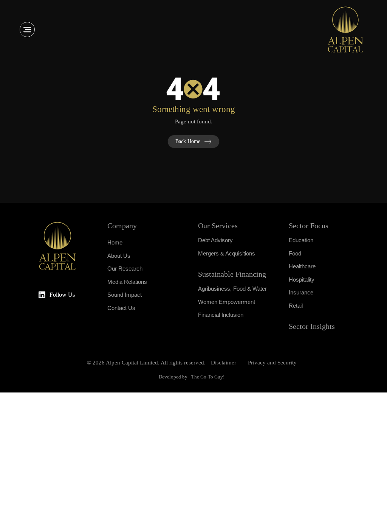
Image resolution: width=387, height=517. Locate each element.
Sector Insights (312, 326)
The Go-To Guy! (207, 377)
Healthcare (302, 266)
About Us (118, 255)
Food (295, 253)
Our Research (124, 268)
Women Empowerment (226, 302)
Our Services (218, 225)
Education (301, 240)
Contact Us (121, 308)
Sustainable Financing (232, 274)
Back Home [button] (187, 141)
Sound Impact (124, 294)
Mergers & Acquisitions (226, 253)
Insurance (301, 292)
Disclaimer (223, 363)
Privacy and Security (272, 363)
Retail (296, 305)
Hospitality (301, 279)
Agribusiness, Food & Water (232, 288)
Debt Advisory (215, 240)
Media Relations (127, 282)
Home (114, 242)
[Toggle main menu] (27, 29)
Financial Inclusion (220, 314)
